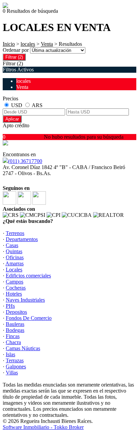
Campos (14, 282)
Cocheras (16, 288)
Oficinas (15, 257)
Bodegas (15, 330)
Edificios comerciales (28, 275)
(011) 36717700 (25, 161)
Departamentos (22, 239)
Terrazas (15, 360)
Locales (14, 269)
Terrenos (15, 233)
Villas (12, 372)
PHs (10, 306)
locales (28, 44)
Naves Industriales (25, 300)
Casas (12, 245)
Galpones (16, 366)
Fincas (13, 336)
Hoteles (14, 294)
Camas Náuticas (23, 348)
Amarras (14, 263)
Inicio (9, 44)
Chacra (13, 342)
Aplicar (12, 119)
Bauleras (15, 324)
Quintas (14, 251)
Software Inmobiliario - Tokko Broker (43, 427)
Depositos (16, 312)
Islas (10, 354)
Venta (47, 44)
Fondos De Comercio (29, 318)
